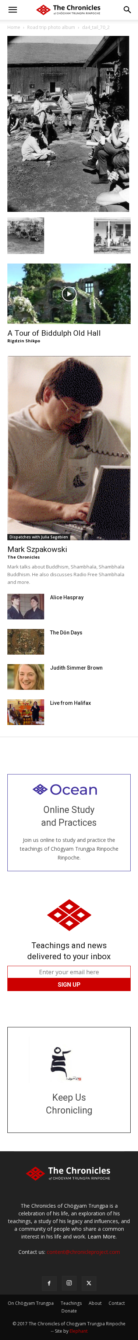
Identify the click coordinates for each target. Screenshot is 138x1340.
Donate (69, 1311)
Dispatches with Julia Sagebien (39, 537)
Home (13, 27)
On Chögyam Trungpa (31, 1303)
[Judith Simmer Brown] (25, 677)
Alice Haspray (67, 597)
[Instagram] (69, 1283)
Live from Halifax (70, 703)
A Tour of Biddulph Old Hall (54, 333)
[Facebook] (49, 1283)
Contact (117, 1303)
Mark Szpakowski (37, 549)
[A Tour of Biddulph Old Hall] (69, 294)
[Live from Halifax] (25, 712)
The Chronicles (23, 557)
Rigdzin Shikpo (23, 340)
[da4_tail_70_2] (68, 210)
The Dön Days (66, 633)
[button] (12, 10)
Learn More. (102, 1236)
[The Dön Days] (25, 642)
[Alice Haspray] (25, 606)
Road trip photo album (51, 27)
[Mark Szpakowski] (69, 448)
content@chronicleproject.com (83, 1251)
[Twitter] (89, 1283)
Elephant (79, 1331)
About (95, 1303)
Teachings (71, 1303)
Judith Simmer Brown (76, 668)
